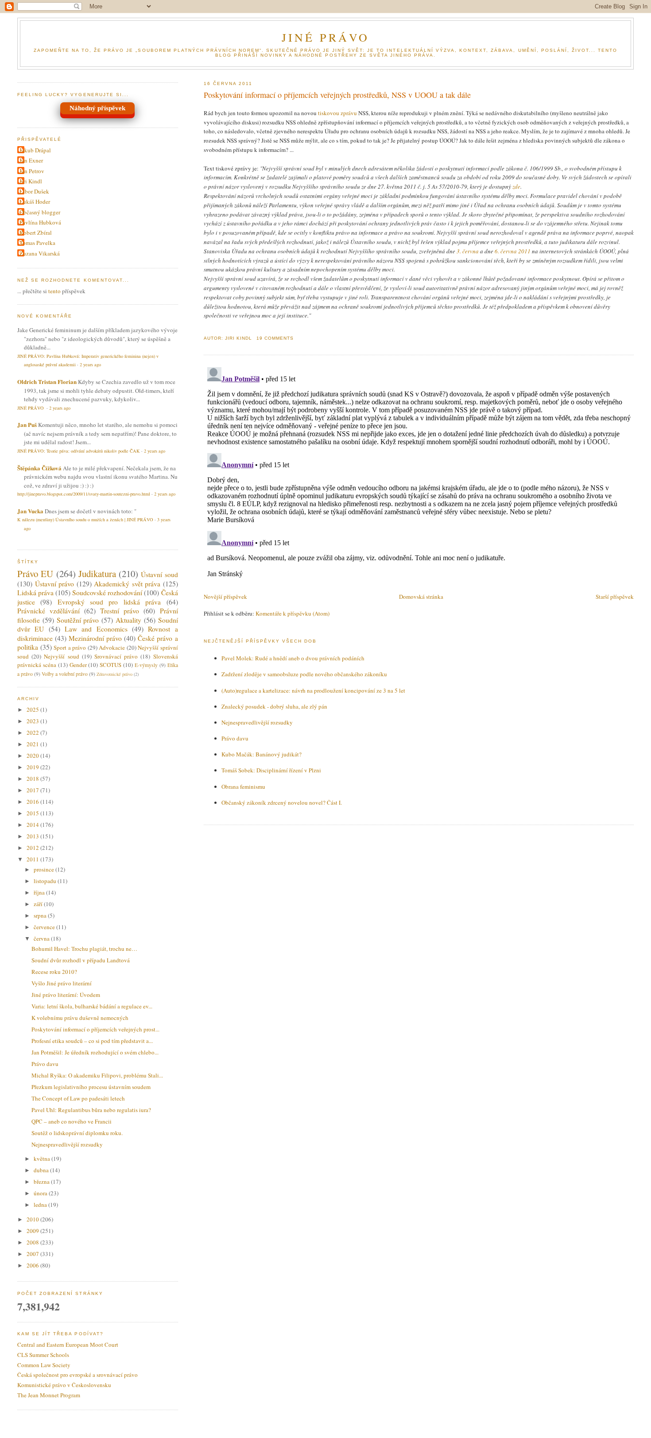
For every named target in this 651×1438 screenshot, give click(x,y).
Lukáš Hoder (34, 201)
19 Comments (275, 338)
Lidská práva (35, 592)
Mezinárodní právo (95, 638)
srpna (41, 915)
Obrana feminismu (243, 787)
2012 (33, 848)
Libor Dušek (34, 191)
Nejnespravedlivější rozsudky (257, 722)
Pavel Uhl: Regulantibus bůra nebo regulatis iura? (91, 1110)
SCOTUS (110, 665)
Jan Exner (31, 160)
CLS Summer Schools (43, 1355)
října (40, 892)
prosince (44, 869)
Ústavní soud (159, 574)
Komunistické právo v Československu (64, 1385)
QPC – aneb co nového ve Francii (71, 1121)
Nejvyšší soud (61, 656)
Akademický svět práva (127, 583)
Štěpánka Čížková (39, 468)
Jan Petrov (31, 171)
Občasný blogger (39, 212)
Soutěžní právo (78, 620)
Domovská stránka (421, 597)
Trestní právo (119, 610)
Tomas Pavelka (37, 243)
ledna (41, 1205)
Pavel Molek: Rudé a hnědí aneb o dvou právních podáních (292, 658)
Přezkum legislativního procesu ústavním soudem (91, 1087)
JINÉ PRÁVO (326, 37)
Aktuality (128, 620)
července (45, 927)
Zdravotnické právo (114, 674)
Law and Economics (96, 628)
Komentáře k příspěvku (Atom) (292, 613)
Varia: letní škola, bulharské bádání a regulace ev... (91, 1006)
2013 (33, 836)
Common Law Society (43, 1365)
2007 (33, 1254)
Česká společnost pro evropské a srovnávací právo (77, 1375)
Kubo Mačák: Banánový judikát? (261, 754)
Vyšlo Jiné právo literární (61, 983)
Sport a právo (70, 647)
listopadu (46, 881)
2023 (33, 721)
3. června (468, 251)
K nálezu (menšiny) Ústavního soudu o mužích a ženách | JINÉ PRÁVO (85, 519)
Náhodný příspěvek (97, 108)
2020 (33, 756)
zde (516, 186)
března (42, 1182)
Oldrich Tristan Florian (47, 381)
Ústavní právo (54, 583)
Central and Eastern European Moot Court (67, 1345)
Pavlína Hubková (40, 222)
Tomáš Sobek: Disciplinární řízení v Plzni (271, 770)
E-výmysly (146, 665)
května (42, 1159)
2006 (33, 1265)
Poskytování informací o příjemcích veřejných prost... (95, 1029)
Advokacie (112, 647)
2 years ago (90, 364)
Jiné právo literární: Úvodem (65, 995)
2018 (33, 779)
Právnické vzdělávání (48, 610)
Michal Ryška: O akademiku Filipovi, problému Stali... (97, 1075)
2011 (33, 859)
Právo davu (234, 738)
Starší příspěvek (615, 597)
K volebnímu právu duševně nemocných (79, 1018)
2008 (33, 1242)
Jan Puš (27, 424)
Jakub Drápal (35, 150)
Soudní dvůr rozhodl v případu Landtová (80, 960)
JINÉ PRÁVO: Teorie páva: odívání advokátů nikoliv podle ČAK (78, 451)
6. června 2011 (513, 251)
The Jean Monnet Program (48, 1395)
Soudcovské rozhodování (107, 592)
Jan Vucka (30, 511)
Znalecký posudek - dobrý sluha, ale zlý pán (274, 706)
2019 (33, 767)
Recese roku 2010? (54, 972)
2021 (33, 744)
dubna (42, 1170)
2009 (33, 1231)
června (42, 938)
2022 (33, 732)
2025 (33, 709)
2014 (33, 825)
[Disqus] (419, 474)
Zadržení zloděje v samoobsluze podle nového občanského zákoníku (304, 674)
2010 (33, 1219)
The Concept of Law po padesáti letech (78, 1098)
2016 (33, 802)
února (41, 1193)
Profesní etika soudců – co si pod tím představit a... (92, 1041)
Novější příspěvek (225, 597)
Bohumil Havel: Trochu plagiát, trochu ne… (84, 949)
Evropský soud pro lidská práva (109, 601)
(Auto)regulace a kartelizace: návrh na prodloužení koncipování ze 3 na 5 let (313, 690)
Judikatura (97, 573)
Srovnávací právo (116, 656)
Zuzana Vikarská (39, 253)
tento (54, 291)
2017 (33, 790)
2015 (33, 813)
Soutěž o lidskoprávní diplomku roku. (77, 1133)
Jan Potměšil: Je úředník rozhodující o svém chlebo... (95, 1052)
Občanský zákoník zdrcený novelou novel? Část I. (281, 802)
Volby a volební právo (65, 674)
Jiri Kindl (30, 181)
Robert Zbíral (35, 232)
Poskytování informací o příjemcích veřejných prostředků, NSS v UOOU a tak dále (337, 94)
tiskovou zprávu (337, 113)
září (39, 904)
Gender (78, 665)
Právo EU (35, 573)
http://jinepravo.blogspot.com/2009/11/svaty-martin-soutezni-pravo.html (83, 494)
